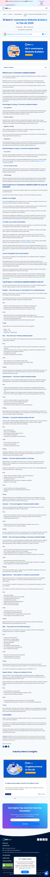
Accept (25, 872)
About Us (5, 843)
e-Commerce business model (27, 242)
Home (4, 14)
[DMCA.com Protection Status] (8, 866)
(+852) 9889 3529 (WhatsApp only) (12, 850)
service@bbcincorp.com (9, 848)
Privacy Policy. (28, 868)
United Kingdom (18, 14)
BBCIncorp (20, 27)
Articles (10, 14)
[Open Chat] (46, 873)
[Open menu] (46, 8)
